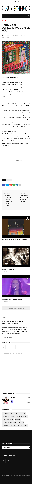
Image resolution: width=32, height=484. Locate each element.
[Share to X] (7, 185)
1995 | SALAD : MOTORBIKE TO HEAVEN (12, 299)
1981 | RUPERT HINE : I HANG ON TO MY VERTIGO (14, 239)
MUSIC (12, 416)
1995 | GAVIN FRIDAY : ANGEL (9, 269)
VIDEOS (20, 425)
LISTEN (23, 413)
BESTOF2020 (5, 413)
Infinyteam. (16, 477)
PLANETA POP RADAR (7, 419)
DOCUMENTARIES (15, 413)
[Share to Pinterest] (19, 185)
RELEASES (13, 425)
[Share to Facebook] (3, 185)
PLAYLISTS (17, 419)
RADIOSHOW (5, 425)
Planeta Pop (8, 35)
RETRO (3, 20)
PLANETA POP (9, 475)
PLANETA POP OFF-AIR (21, 416)
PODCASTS (21, 422)
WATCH (25, 425)
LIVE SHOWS (5, 416)
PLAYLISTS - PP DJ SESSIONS (9, 422)
